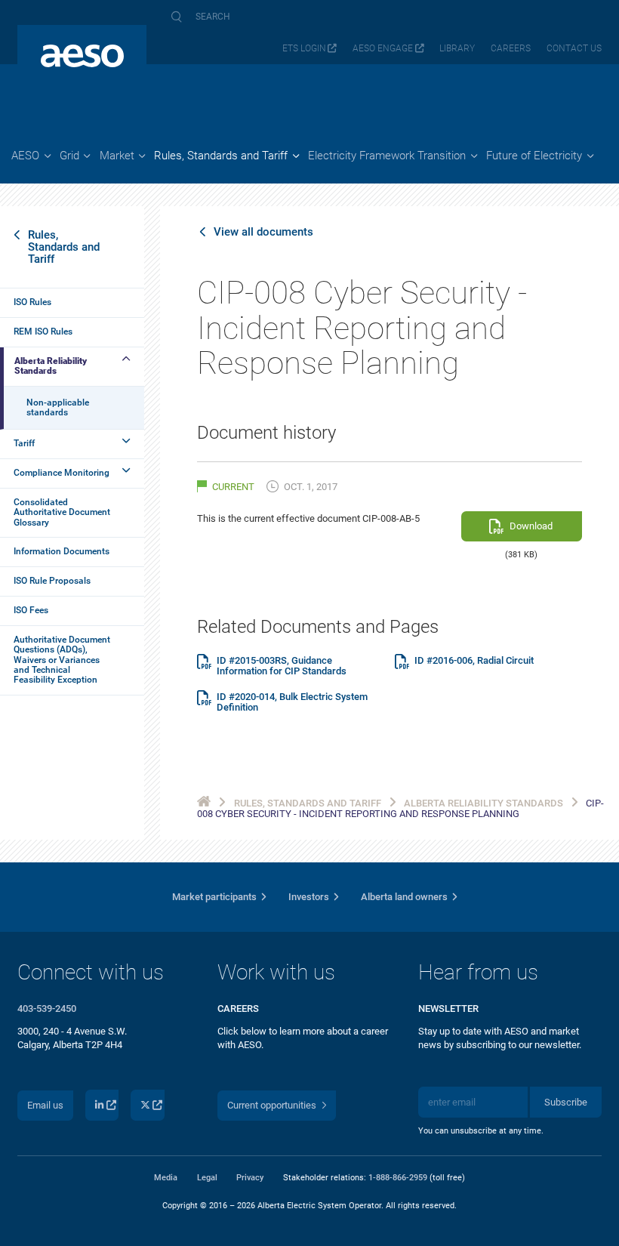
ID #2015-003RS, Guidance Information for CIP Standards (281, 666)
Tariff (24, 443)
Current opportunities (271, 1105)
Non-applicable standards (57, 407)
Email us (45, 1105)
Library (457, 48)
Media (165, 1177)
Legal (207, 1177)
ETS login (304, 48)
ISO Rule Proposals (52, 580)
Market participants (214, 896)
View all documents (263, 232)
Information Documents (61, 551)
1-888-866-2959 (397, 1177)
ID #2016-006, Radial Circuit (474, 660)
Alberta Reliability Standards (50, 366)
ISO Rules (32, 302)
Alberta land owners (404, 896)
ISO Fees (31, 610)
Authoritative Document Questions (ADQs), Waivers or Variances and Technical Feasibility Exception (62, 660)
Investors (308, 896)
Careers (511, 48)
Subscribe (565, 1102)
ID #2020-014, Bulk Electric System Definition (292, 702)
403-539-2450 (46, 1008)
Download (531, 526)
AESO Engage (383, 48)
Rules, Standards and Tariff (64, 247)
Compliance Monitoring (61, 472)
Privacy (249, 1177)
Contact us (574, 48)
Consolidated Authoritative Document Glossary (62, 512)
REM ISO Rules (43, 331)
